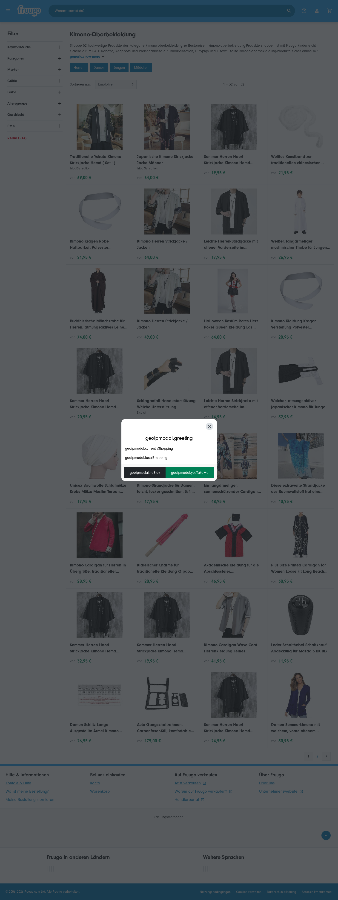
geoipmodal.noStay (145, 473)
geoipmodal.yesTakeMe (190, 473)
